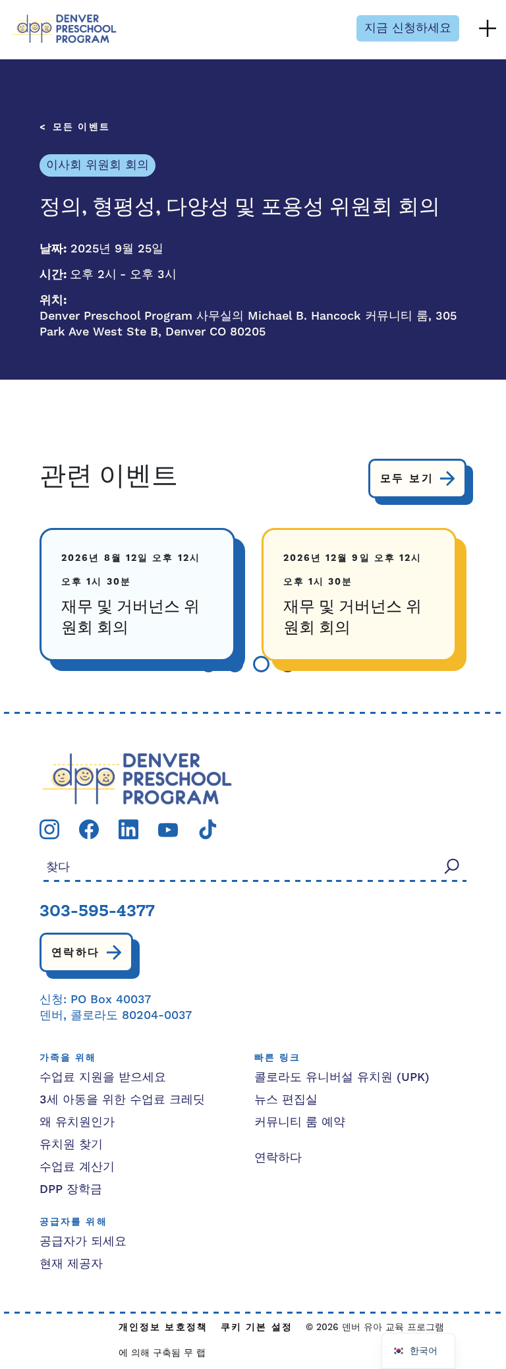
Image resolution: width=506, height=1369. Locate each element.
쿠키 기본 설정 (257, 1328)
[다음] (323, 664)
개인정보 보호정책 (163, 1328)
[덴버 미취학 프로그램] (64, 28)
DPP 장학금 (71, 1189)
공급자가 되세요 (83, 1241)
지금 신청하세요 (407, 28)
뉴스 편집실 (286, 1099)
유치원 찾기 (71, 1144)
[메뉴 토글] (487, 28)
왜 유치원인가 (77, 1122)
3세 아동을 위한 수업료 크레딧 (122, 1099)
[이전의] (173, 664)
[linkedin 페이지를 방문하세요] (128, 828)
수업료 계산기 (77, 1167)
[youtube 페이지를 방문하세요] (168, 828)
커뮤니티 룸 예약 (299, 1122)
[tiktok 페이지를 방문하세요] (207, 828)
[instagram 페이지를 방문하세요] (49, 828)
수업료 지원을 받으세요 (103, 1077)
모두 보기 (407, 478)
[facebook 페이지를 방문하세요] (89, 828)
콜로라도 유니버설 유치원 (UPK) (342, 1077)
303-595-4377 (97, 912)
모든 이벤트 (81, 127)
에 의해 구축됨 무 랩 (162, 1353)
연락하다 (75, 952)
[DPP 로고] (137, 778)
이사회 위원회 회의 (97, 165)
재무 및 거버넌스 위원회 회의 (130, 618)
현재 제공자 (71, 1263)
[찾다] (452, 866)
